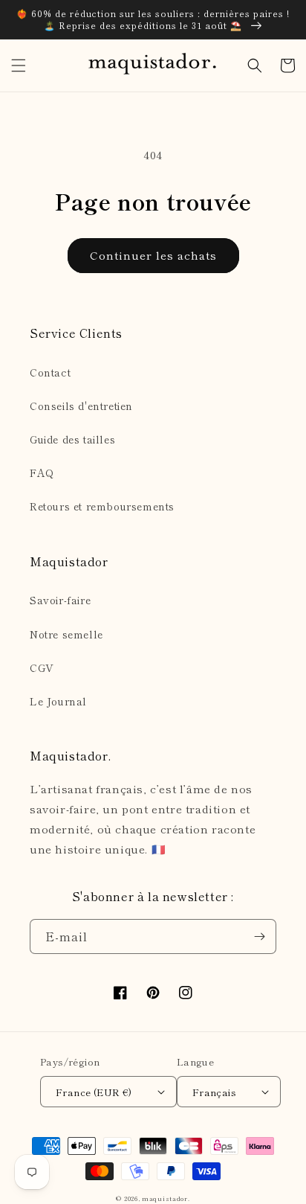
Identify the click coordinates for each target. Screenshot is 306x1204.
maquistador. (165, 1198)
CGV (42, 667)
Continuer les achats (153, 255)
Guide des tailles (72, 439)
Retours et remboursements (102, 506)
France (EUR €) (94, 1092)
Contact (50, 372)
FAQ (42, 472)
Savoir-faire (60, 599)
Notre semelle (66, 634)
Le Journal (58, 701)
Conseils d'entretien (81, 405)
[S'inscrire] (259, 936)
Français (214, 1092)
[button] (18, 65)
